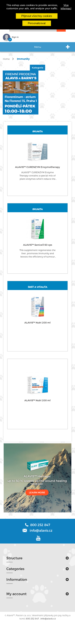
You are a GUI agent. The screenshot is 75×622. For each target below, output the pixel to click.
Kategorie (37, 67)
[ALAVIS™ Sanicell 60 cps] (37, 228)
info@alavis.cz (48, 618)
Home (6, 59)
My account (16, 594)
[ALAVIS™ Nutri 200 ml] (37, 306)
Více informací (66, 7)
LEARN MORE (37, 492)
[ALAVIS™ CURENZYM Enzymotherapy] (37, 150)
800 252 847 (32, 618)
